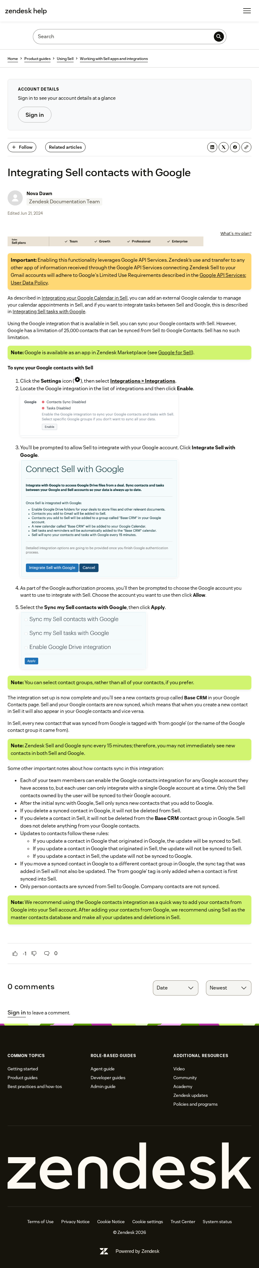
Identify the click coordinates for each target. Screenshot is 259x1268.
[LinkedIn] (212, 147)
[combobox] (175, 988)
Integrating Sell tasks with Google (49, 311)
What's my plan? (235, 233)
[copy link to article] (246, 147)
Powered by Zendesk (138, 1251)
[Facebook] (235, 147)
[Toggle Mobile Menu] (247, 11)
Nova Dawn (39, 193)
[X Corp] (224, 147)
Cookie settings (147, 1221)
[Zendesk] (129, 1166)
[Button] (15, 953)
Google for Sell (175, 352)
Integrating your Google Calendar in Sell (85, 298)
